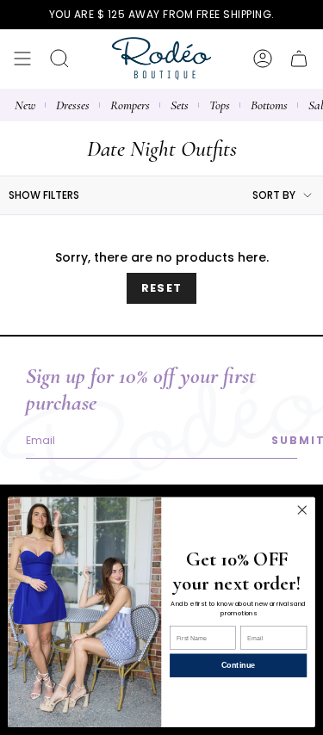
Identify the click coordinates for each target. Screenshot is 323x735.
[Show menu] (22, 58)
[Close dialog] (302, 510)
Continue (238, 665)
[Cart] (299, 58)
